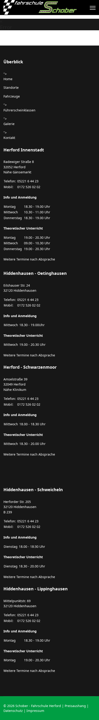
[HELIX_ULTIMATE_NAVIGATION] (93, 8)
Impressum (35, 710)
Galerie (9, 124)
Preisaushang (75, 706)
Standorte (11, 87)
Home (7, 79)
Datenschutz (13, 710)
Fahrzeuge (11, 96)
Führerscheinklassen (19, 110)
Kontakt (9, 137)
